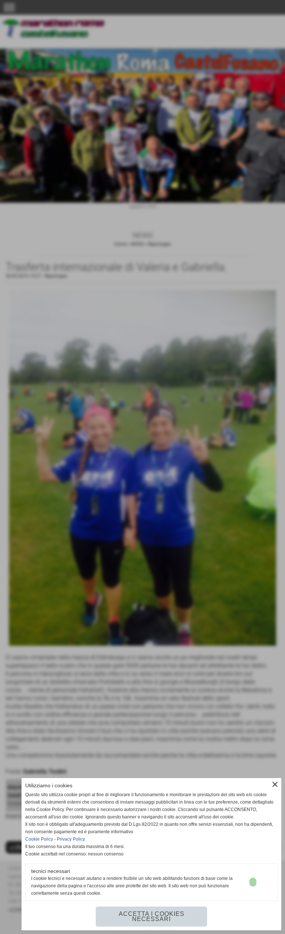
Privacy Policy (71, 839)
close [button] (275, 784)
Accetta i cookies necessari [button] (151, 916)
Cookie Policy (39, 839)
